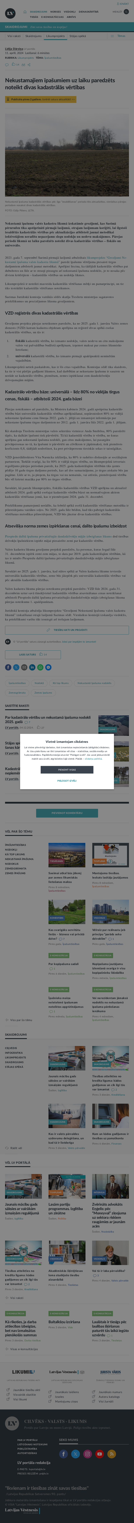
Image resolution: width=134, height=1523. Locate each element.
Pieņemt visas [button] (67, 770)
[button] (67, 781)
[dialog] (67, 761)
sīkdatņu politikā (93, 759)
